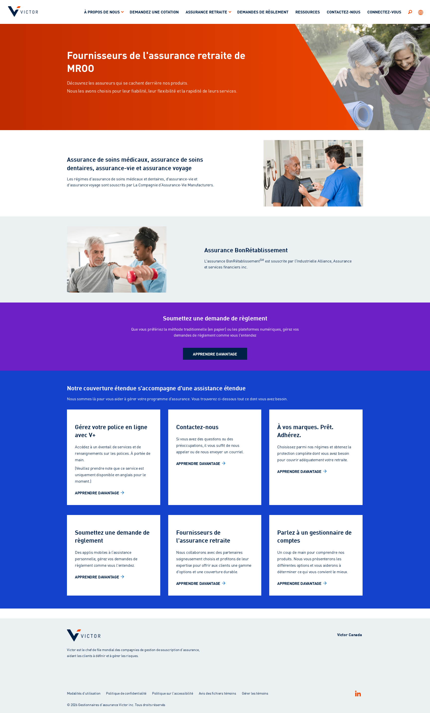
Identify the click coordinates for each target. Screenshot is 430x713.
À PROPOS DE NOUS (102, 11)
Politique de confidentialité (126, 693)
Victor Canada (349, 634)
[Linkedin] (358, 693)
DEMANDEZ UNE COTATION (154, 11)
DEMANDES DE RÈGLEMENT (262, 11)
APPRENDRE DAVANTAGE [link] (215, 353)
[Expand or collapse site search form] (410, 12)
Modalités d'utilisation (84, 693)
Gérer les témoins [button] (255, 693)
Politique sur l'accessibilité (172, 693)
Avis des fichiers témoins (217, 693)
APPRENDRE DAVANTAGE (97, 492)
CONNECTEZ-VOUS (384, 11)
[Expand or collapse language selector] (421, 12)
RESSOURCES (307, 11)
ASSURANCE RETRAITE (206, 11)
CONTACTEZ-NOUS (343, 11)
